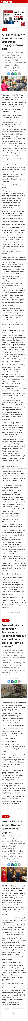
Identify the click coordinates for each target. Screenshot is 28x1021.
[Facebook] (12, 73)
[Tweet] (8, 73)
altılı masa (10, 612)
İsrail (19, 809)
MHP (14, 1013)
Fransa (8, 809)
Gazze (14, 809)
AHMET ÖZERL (6, 1010)
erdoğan (17, 612)
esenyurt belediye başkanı (18, 1010)
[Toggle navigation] (25, 1)
